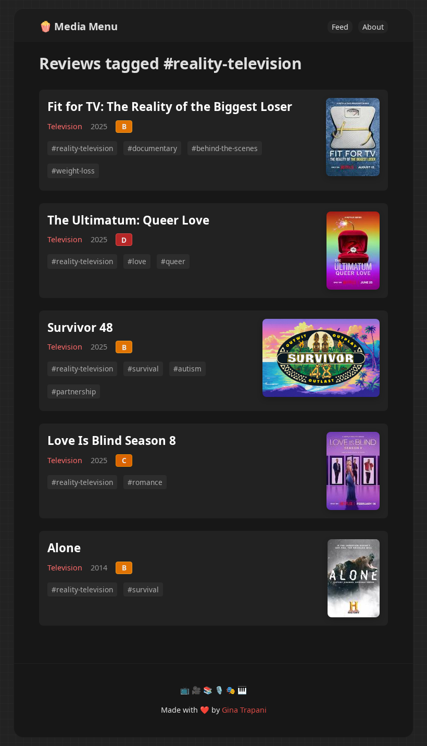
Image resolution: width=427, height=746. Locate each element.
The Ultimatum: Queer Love (128, 220)
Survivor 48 (80, 327)
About (373, 27)
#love (137, 261)
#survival (143, 369)
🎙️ (219, 690)
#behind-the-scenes (225, 148)
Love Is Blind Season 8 (111, 440)
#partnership (74, 391)
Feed (340, 27)
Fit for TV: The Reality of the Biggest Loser (169, 106)
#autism (187, 369)
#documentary (152, 148)
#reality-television (82, 148)
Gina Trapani (244, 710)
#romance (145, 482)
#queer (173, 261)
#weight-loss (73, 171)
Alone (64, 548)
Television (64, 126)
